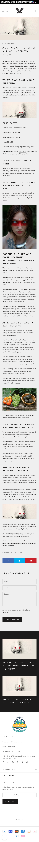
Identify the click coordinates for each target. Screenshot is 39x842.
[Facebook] (3, 762)
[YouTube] (22, 762)
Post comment (12, 619)
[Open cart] (36, 11)
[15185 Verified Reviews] (19, 733)
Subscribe (10, 801)
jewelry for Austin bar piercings (23, 432)
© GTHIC (19, 819)
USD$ (18, 815)
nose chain (22, 152)
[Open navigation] (3, 10)
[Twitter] (8, 762)
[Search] (7, 11)
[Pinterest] (17, 762)
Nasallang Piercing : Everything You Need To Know (18, 666)
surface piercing (16, 73)
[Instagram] (13, 762)
